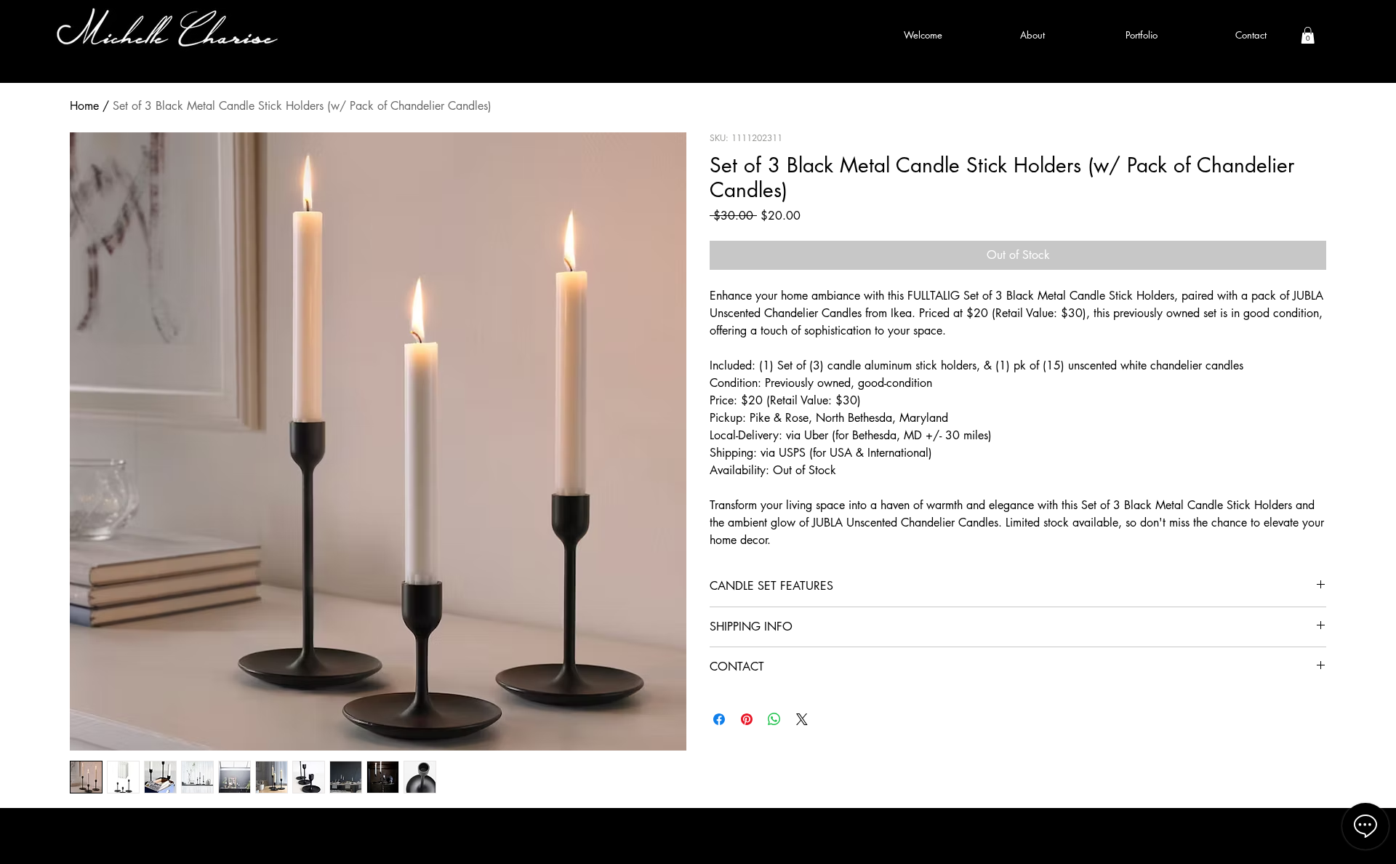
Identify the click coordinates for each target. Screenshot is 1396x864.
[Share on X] (802, 719)
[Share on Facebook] (719, 719)
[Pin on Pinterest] (746, 719)
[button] (1308, 35)
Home (84, 105)
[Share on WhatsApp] (774, 719)
